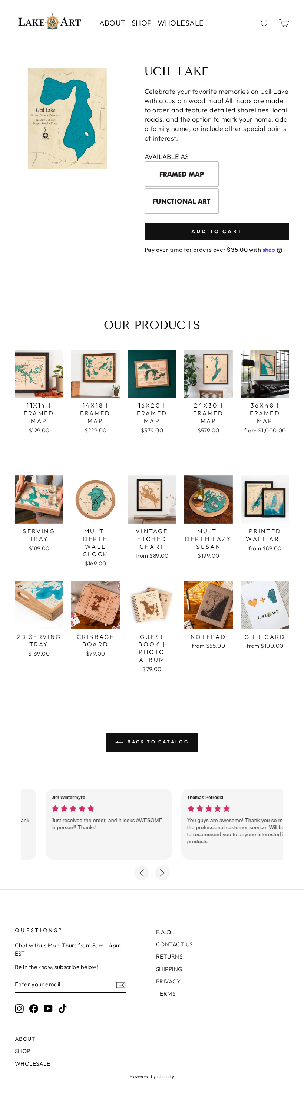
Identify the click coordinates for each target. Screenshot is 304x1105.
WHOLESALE (181, 22)
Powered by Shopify (152, 1076)
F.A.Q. (164, 932)
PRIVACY (168, 981)
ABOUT (112, 22)
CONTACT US (174, 944)
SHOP (142, 22)
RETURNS (169, 956)
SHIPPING (169, 969)
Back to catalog (157, 742)
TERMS (165, 993)
